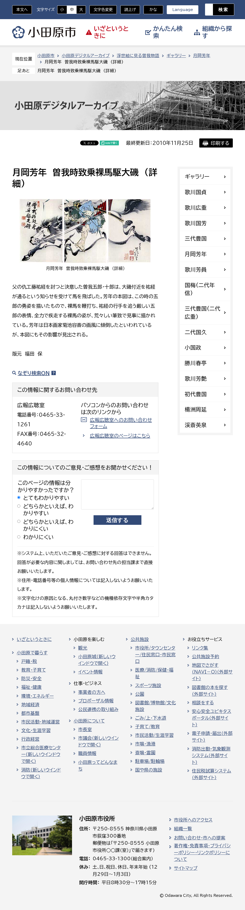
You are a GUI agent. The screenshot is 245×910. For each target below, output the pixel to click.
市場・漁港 (145, 744)
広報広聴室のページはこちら (120, 435)
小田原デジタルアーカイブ (86, 56)
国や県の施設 (148, 770)
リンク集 (200, 648)
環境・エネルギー (37, 696)
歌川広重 (196, 207)
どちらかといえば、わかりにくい (48, 525)
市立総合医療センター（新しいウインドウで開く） (41, 754)
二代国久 (196, 332)
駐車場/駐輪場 (150, 761)
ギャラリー (176, 56)
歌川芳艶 (196, 378)
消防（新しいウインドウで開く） (41, 773)
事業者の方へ (91, 692)
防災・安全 (31, 678)
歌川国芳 (196, 223)
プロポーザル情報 (96, 701)
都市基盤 (30, 713)
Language (182, 9)
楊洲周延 (196, 409)
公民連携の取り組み (98, 709)
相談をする (203, 703)
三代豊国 (196, 238)
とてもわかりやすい (46, 498)
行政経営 (30, 739)
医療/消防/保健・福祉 (154, 673)
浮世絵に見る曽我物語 (138, 56)
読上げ (130, 9)
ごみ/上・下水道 (150, 718)
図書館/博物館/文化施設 (155, 706)
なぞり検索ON (34, 373)
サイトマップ (185, 868)
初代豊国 (196, 394)
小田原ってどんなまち (97, 765)
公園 (139, 694)
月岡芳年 (201, 56)
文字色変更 (103, 9)
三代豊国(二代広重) (202, 312)
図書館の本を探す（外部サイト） (210, 690)
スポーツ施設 (148, 685)
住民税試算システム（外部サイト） (211, 774)
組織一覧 (183, 829)
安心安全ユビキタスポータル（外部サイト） (211, 718)
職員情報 (87, 753)
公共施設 (140, 639)
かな (150, 9)
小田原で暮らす (32, 653)
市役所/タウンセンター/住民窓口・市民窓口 (155, 654)
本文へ (22, 9)
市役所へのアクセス (193, 820)
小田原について (89, 721)
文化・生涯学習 (36, 730)
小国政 (193, 347)
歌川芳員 (196, 269)
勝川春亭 (196, 363)
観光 (82, 648)
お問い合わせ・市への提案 (199, 838)
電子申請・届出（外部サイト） (212, 736)
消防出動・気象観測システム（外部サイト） (211, 755)
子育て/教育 (147, 726)
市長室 (85, 729)
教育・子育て (33, 670)
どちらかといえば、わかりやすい (48, 510)
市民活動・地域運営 (40, 722)
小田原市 (44, 32)
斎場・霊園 (145, 753)
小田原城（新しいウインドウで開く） (97, 659)
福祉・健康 (31, 687)
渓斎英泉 (196, 425)
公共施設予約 (205, 656)
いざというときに (34, 639)
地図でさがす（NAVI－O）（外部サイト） (212, 672)
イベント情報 (90, 672)
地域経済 (30, 704)
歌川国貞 (196, 192)
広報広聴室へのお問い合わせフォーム (121, 422)
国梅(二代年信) (200, 289)
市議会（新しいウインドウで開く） (98, 741)
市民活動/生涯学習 (154, 735)
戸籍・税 (29, 661)
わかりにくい (38, 537)
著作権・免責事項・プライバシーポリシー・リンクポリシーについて (202, 852)
